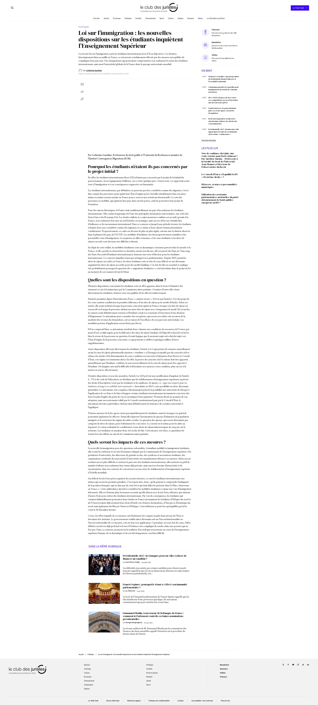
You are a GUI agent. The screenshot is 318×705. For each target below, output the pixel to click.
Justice (106, 18)
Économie (117, 18)
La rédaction (130, 591)
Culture (171, 18)
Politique (128, 18)
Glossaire (224, 669)
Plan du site (225, 701)
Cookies (181, 701)
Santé (148, 681)
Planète (149, 677)
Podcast (223, 677)
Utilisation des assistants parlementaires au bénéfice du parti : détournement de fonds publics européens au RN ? (220, 198)
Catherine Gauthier (94, 71)
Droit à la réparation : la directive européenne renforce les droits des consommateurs (222, 121)
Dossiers (190, 18)
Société (138, 18)
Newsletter (224, 665)
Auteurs (87, 665)
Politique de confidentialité (159, 701)
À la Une (96, 18)
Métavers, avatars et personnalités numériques (219, 186)
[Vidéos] (205, 57)
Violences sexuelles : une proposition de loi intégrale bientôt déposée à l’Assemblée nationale (223, 79)
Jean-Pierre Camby (132, 562)
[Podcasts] (205, 32)
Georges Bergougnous (133, 622)
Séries (200, 18)
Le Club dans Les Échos (216, 18)
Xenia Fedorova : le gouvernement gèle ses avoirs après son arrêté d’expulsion (222, 110)
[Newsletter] (205, 45)
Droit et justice (152, 673)
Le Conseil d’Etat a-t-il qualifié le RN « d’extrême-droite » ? (219, 176)
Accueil (81, 654)
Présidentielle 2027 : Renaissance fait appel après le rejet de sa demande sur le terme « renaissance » (223, 131)
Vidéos (222, 673)
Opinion (180, 18)
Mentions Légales (134, 701)
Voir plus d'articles (208, 140)
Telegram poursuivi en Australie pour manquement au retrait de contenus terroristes (223, 89)
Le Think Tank (298, 8)
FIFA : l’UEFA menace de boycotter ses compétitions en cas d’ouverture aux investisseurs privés (223, 100)
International (150, 18)
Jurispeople (88, 685)
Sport (162, 18)
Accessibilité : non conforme (202, 701)
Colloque (87, 669)
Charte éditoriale (112, 701)
